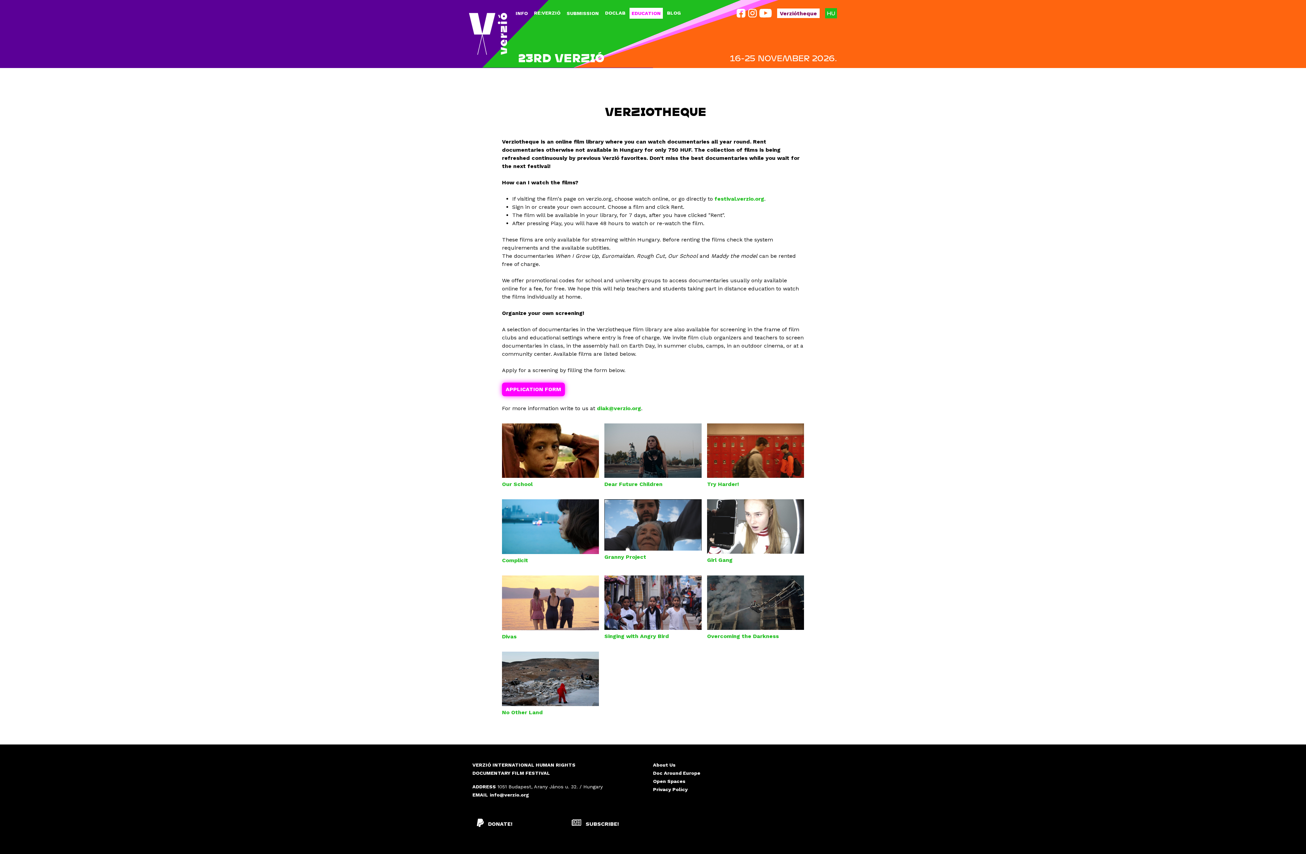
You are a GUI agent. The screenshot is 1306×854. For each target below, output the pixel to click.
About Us (664, 765)
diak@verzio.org (619, 408)
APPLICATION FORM (533, 389)
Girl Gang (720, 560)
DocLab (615, 13)
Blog (674, 13)
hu (831, 13)
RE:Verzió (547, 13)
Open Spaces (669, 781)
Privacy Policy (670, 789)
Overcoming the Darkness (743, 636)
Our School (517, 484)
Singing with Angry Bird (636, 636)
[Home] (488, 34)
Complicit (515, 560)
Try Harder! (723, 484)
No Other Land (522, 712)
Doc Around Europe (676, 773)
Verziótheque (798, 13)
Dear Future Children (633, 484)
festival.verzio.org (739, 199)
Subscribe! (601, 824)
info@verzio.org (509, 795)
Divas (509, 636)
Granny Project (625, 557)
